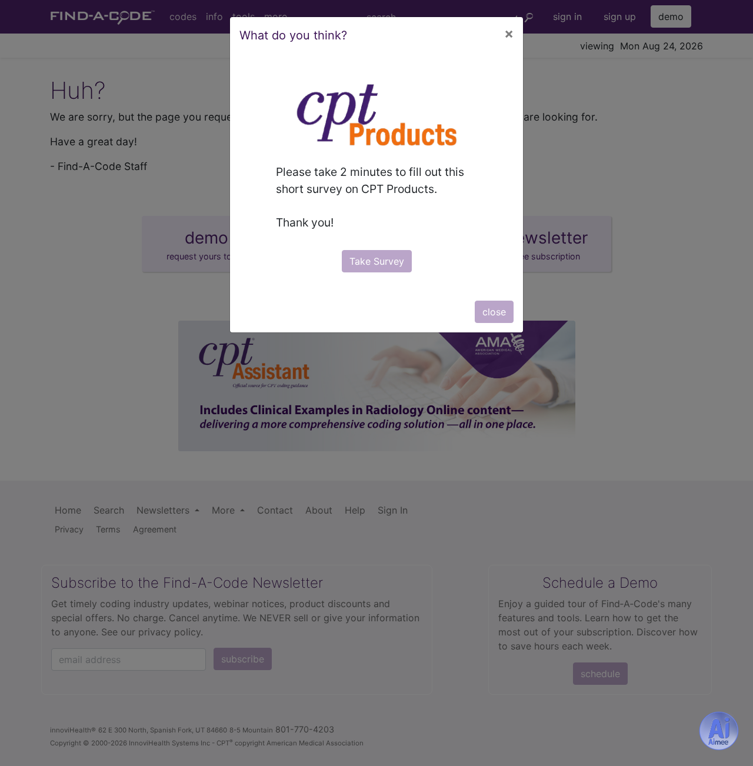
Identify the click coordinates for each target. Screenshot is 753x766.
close (494, 312)
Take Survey (376, 261)
